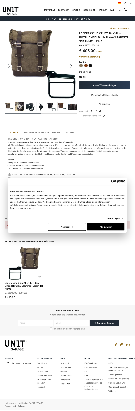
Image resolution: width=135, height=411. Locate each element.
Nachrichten (66, 375)
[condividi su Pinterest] (100, 111)
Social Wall (65, 384)
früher (112, 28)
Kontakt (87, 375)
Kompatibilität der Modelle (106, 95)
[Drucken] (40, 277)
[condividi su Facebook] (96, 111)
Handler (103, 10)
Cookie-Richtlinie (44, 375)
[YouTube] (127, 345)
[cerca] (120, 10)
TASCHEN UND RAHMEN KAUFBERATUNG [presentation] (33, 139)
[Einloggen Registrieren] (125, 2)
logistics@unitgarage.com (21, 363)
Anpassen (65, 227)
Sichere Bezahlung (116, 383)
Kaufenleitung (90, 363)
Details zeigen (113, 218)
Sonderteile (65, 367)
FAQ (86, 371)
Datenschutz (42, 371)
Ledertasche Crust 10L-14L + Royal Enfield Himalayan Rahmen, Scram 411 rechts (24, 286)
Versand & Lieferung (89, 56)
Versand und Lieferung (118, 379)
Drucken (105, 104)
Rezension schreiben (91, 116)
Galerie (76, 10)
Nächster (122, 28)
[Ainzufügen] (91, 77)
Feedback (41, 387)
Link (83, 329)
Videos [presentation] (70, 132)
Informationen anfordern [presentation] (41, 132)
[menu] (131, 10)
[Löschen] (109, 77)
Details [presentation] (13, 132)
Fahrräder (63, 10)
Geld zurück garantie (117, 387)
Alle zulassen (106, 227)
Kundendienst (90, 367)
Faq (112, 10)
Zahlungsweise (115, 374)
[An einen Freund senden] (92, 111)
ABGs (110, 363)
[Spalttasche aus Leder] (72, 106)
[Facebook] (115, 345)
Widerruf (112, 391)
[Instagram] (121, 345)
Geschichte (89, 10)
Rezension (65, 379)
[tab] (13, 132)
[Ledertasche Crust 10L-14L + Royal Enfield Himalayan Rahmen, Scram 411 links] (41, 63)
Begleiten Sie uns (105, 323)
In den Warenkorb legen (105, 85)
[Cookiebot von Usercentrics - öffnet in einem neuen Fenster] (113, 182)
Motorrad (49, 10)
